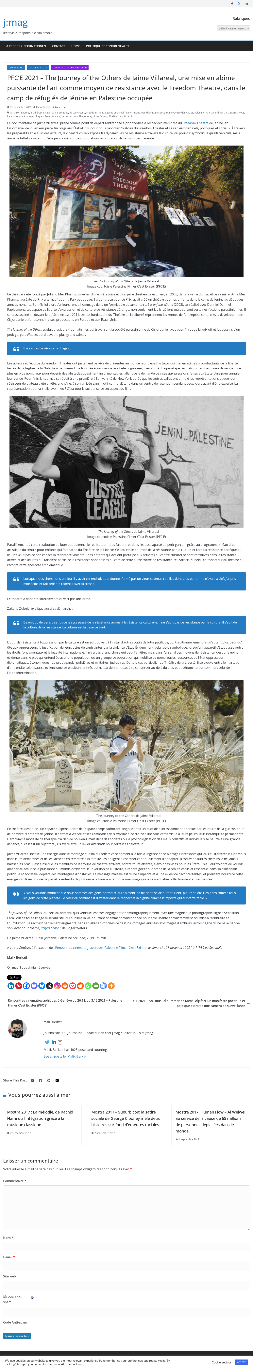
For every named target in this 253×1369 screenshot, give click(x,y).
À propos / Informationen (26, 46)
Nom (8, 1238)
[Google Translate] (103, 985)
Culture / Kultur (38, 67)
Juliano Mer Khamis (143, 112)
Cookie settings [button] (222, 1362)
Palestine (199, 112)
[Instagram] (57, 985)
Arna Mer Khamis (19, 112)
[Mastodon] (34, 985)
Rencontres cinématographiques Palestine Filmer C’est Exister (101, 947)
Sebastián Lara (69, 116)
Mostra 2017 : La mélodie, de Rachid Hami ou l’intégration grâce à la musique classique (40, 1118)
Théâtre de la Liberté (120, 116)
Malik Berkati (43, 107)
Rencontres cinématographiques (25, 116)
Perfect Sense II (51, 928)
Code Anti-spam (15, 1322)
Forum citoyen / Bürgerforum (70, 67)
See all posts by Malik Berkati (65, 1056)
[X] (49, 985)
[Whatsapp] (88, 985)
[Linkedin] (11, 985)
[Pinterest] (18, 985)
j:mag (15, 22)
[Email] (95, 985)
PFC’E (241, 112)
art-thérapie (37, 112)
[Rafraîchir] (32, 1297)
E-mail (9, 1257)
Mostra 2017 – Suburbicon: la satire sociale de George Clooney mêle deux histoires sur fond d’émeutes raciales (125, 1118)
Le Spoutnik (161, 112)
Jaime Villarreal (115, 112)
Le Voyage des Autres (181, 112)
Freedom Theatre (96, 112)
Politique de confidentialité (107, 46)
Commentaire (14, 1181)
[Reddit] (80, 985)
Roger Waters (52, 116)
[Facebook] (26, 985)
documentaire (77, 112)
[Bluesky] (41, 985)
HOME (75, 46)
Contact (58, 46)
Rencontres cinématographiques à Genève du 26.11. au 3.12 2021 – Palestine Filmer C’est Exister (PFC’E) (65, 1003)
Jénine (128, 112)
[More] (111, 985)
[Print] (64, 985)
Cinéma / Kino (16, 67)
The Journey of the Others (93, 116)
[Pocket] (72, 985)
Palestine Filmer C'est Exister (221, 112)
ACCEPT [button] (241, 1362)
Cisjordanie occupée (56, 112)
